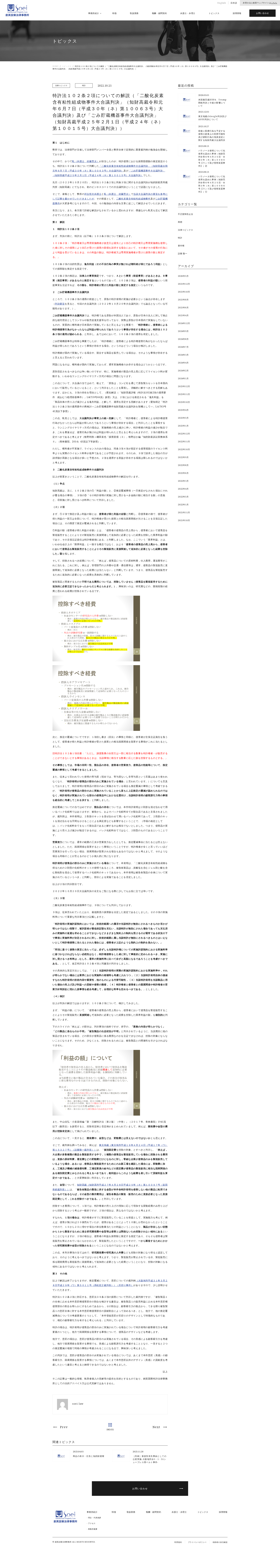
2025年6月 (183, 307)
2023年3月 (183, 417)
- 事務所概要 (92, 1529)
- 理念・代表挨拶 (94, 1517)
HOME (55, 66)
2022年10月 (184, 449)
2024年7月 (183, 346)
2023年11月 (184, 394)
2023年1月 (183, 425)
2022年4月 (183, 488)
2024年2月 (183, 370)
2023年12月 (184, 386)
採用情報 (237, 13)
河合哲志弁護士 (93, 194)
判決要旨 (60, 303)
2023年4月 (183, 410)
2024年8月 (183, 339)
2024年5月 (183, 354)
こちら (274, 2)
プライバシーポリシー (197, 1542)
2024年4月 (183, 362)
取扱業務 (134, 13)
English (221, 2)
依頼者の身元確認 (220, 1542)
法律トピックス (61, 85)
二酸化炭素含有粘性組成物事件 (133, 198)
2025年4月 (183, 315)
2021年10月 (184, 520)
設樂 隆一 (182, 253)
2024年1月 (183, 378)
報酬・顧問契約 (159, 13)
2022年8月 (183, 465)
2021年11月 (184, 512)
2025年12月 (184, 283)
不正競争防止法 (185, 214)
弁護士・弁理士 (187, 13)
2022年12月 (184, 433)
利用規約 (178, 1542)
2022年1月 (183, 504)
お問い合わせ (262, 13)
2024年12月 (184, 323)
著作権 (181, 245)
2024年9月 (183, 331)
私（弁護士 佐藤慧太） (85, 161)
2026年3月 (183, 276)
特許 (84, 85)
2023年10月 (184, 402)
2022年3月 (183, 496)
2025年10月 (184, 291)
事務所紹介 (93, 13)
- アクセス (91, 1523)
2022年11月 (184, 441)
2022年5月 (183, 480)
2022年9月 (183, 457)
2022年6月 (183, 473)
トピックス (214, 13)
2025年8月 (183, 299)
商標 (180, 222)
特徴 (114, 13)
